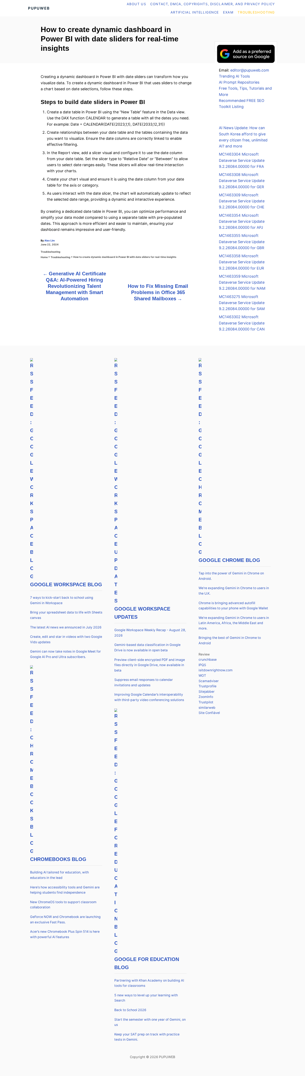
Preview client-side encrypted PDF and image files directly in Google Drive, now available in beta (149, 665)
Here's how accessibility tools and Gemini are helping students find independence (65, 890)
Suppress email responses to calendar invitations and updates (143, 682)
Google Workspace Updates (142, 613)
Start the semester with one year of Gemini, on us (150, 1022)
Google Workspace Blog (66, 584)
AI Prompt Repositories (239, 82)
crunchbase (208, 660)
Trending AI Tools (234, 76)
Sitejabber (207, 692)
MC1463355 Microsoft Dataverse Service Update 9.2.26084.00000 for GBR (242, 241)
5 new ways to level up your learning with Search (146, 998)
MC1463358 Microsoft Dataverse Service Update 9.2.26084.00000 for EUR (242, 262)
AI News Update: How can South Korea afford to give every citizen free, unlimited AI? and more (243, 137)
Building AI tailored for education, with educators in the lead (59, 875)
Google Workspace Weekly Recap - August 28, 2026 (150, 632)
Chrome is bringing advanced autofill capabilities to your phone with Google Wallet (233, 605)
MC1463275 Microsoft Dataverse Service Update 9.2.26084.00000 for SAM (242, 302)
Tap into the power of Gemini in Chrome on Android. (231, 576)
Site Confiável (209, 713)
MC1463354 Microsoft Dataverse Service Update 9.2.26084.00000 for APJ (242, 221)
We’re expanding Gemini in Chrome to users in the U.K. (234, 590)
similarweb (207, 708)
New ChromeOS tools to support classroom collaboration (63, 904)
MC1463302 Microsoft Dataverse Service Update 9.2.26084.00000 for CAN (242, 323)
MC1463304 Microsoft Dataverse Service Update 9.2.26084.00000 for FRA (242, 160)
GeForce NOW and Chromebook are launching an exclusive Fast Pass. (65, 919)
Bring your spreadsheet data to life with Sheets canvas (66, 615)
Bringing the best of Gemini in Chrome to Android (230, 640)
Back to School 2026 (130, 1010)
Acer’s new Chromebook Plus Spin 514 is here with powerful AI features (65, 934)
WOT (202, 676)
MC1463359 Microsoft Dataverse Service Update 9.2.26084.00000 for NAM (242, 282)
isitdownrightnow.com (216, 670)
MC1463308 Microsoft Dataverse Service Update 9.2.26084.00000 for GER (242, 180)
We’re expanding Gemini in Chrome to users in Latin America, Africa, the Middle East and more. (234, 623)
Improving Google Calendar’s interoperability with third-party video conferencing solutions (149, 697)
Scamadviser (209, 681)
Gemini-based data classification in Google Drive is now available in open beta (147, 647)
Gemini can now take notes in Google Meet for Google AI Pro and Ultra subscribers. (65, 654)
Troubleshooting (50, 251)
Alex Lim (49, 240)
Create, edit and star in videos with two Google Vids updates (66, 639)
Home (44, 257)
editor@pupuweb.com (249, 70)
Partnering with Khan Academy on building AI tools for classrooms (149, 983)
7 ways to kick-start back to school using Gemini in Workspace (61, 600)
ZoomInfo (206, 697)
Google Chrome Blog (229, 560)
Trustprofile (207, 686)
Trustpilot (206, 702)
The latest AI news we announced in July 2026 (65, 627)
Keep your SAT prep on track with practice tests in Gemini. (146, 1037)
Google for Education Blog (146, 963)
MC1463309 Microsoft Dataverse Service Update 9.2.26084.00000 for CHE (242, 201)
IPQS (202, 665)
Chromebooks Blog (58, 859)
